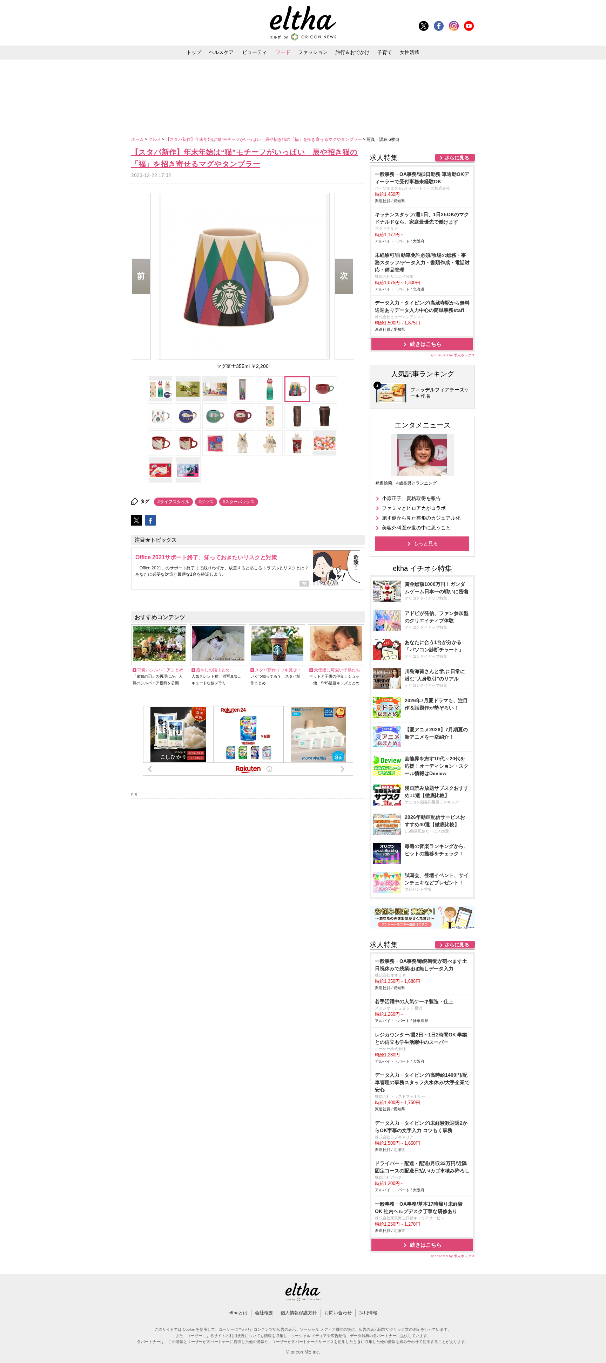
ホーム (138, 139)
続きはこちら (426, 344)
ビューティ (254, 52)
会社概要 (264, 1312)
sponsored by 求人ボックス (453, 355)
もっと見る (425, 543)
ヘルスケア (221, 52)
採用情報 (368, 1312)
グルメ (155, 139)
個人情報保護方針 (299, 1312)
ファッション (313, 52)
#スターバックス (239, 501)
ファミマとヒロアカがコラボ (414, 508)
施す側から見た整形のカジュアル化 (421, 518)
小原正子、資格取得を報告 (411, 498)
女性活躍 (409, 52)
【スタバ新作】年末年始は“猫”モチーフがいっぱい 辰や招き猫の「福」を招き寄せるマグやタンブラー (264, 139)
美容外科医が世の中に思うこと (416, 527)
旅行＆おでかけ (352, 52)
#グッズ (206, 501)
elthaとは (238, 1312)
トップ (194, 52)
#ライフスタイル (173, 501)
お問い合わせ (338, 1312)
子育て (384, 52)
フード (283, 52)
